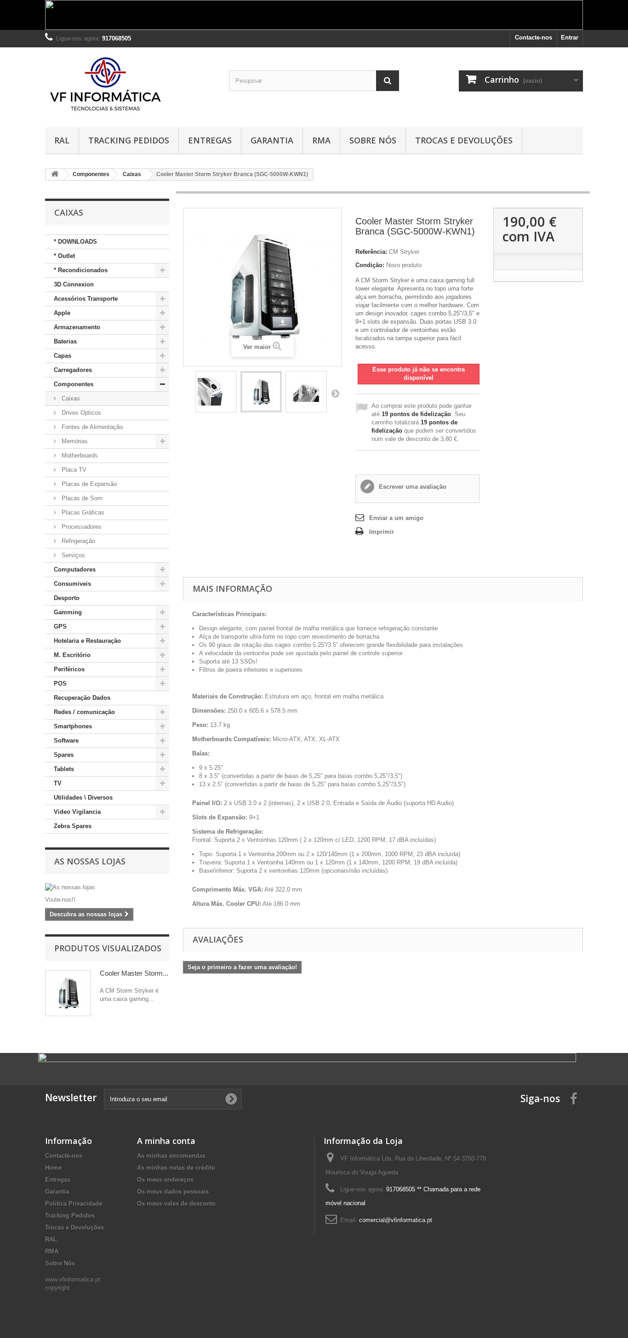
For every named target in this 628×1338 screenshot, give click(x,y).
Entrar (569, 37)
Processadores (81, 526)
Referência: (371, 251)
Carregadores (73, 369)
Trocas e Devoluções (464, 140)
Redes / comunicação (84, 712)
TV (58, 783)
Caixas (70, 398)
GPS (60, 626)
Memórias (74, 441)
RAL (61, 140)
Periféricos (69, 669)
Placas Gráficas (82, 512)
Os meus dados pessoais (173, 1191)
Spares (64, 754)
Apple (62, 312)
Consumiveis (72, 583)
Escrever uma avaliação (411, 486)
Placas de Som (81, 498)
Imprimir (381, 531)
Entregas (210, 140)
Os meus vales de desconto (176, 1203)
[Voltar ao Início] (54, 174)
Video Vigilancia (77, 811)
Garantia (272, 140)
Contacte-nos (533, 37)
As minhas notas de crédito (176, 1167)
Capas (62, 355)
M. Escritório (72, 655)
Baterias (65, 341)
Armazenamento (77, 327)
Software (66, 740)
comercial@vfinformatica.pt (395, 1220)
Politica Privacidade (73, 1203)
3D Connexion (74, 284)
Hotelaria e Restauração (87, 640)
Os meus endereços (165, 1179)
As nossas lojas (90, 861)
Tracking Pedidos (128, 140)
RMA (321, 140)
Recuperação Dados (82, 697)
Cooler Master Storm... (134, 973)
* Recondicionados (81, 270)
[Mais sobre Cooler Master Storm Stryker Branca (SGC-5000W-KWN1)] (68, 993)
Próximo (335, 393)
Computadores (75, 569)
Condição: (369, 265)
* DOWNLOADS (75, 241)
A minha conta (166, 1140)
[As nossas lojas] (107, 887)
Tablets (64, 769)
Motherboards (79, 455)
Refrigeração (77, 540)
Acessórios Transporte (86, 298)
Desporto (67, 598)
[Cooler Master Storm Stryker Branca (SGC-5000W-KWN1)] (216, 392)
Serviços (72, 555)
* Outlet (64, 255)
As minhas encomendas (171, 1155)
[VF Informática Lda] (130, 85)
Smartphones (73, 726)
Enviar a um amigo (396, 518)
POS (60, 683)
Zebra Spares (72, 826)
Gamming (68, 612)
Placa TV (73, 469)
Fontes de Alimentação (91, 426)
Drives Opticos (80, 412)
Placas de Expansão (88, 483)
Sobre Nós (372, 140)
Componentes (73, 384)
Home (53, 1167)
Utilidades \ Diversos (83, 797)
